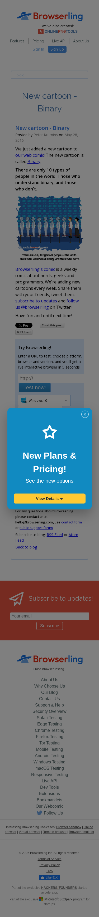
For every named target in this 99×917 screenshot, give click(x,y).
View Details (49, 498)
